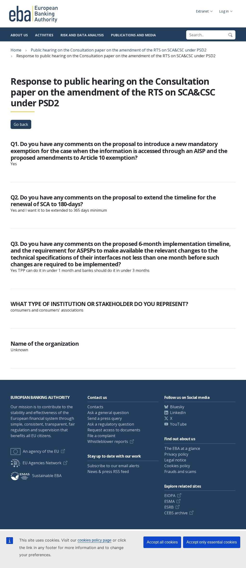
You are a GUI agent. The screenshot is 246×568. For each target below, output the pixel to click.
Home (16, 50)
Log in (224, 11)
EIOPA (169, 495)
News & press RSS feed (108, 471)
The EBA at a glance (182, 448)
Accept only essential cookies (211, 542)
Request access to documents (113, 430)
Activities (44, 35)
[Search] (230, 34)
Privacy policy (176, 454)
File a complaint (101, 435)
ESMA (169, 501)
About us (19, 35)
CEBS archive (176, 513)
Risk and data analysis (82, 35)
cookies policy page (94, 540)
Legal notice (175, 460)
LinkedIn (178, 412)
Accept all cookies (162, 542)
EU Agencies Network (42, 463)
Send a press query (104, 418)
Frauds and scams (180, 471)
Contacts (95, 406)
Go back (21, 124)
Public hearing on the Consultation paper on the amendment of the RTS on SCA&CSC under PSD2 (118, 50)
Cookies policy (177, 465)
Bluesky (177, 406)
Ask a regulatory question (110, 424)
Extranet (202, 11)
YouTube (178, 424)
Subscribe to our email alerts (113, 465)
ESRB (169, 507)
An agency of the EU (41, 451)
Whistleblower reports (107, 441)
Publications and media (133, 35)
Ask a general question (108, 412)
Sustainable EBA (47, 475)
